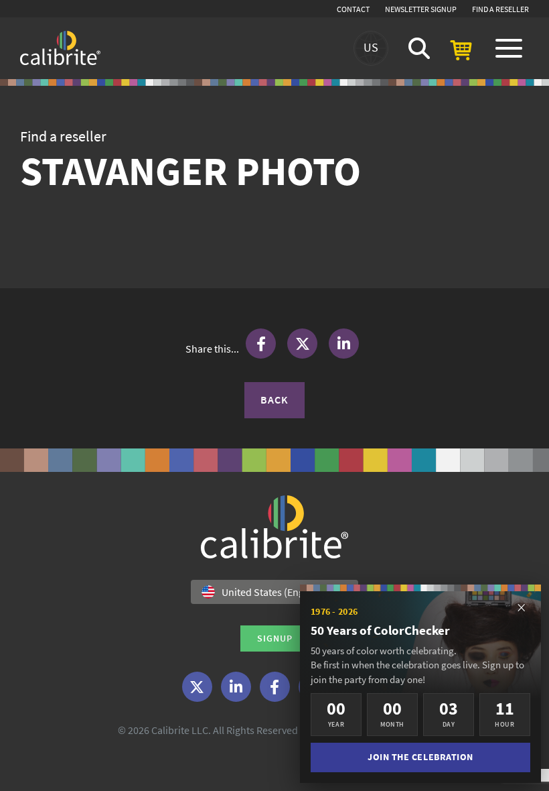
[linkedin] (236, 687)
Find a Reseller (500, 9)
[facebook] (275, 687)
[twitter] (197, 687)
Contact (353, 9)
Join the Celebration (420, 757)
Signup (275, 638)
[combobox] (274, 592)
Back (274, 399)
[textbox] (266, 592)
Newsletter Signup (421, 9)
